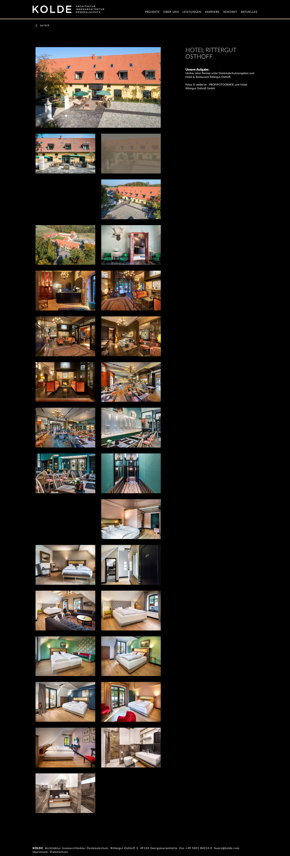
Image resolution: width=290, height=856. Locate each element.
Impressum (40, 852)
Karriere (212, 12)
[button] (45, 87)
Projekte (152, 12)
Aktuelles (249, 12)
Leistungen (192, 12)
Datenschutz (59, 852)
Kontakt (230, 12)
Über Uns (171, 12)
